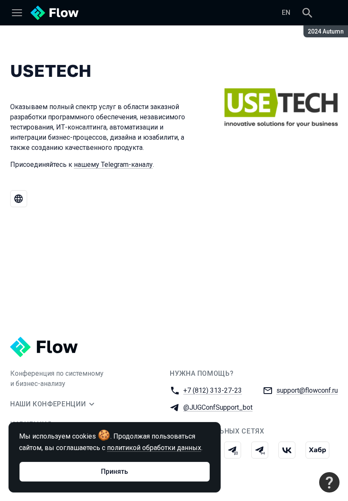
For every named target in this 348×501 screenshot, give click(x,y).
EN (286, 12)
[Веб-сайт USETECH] (18, 198)
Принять (114, 471)
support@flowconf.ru (307, 390)
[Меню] (16, 12)
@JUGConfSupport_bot (218, 407)
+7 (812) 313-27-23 (212, 390)
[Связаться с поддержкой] (329, 482)
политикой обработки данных (154, 448)
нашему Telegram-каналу (113, 164)
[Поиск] (307, 12)
